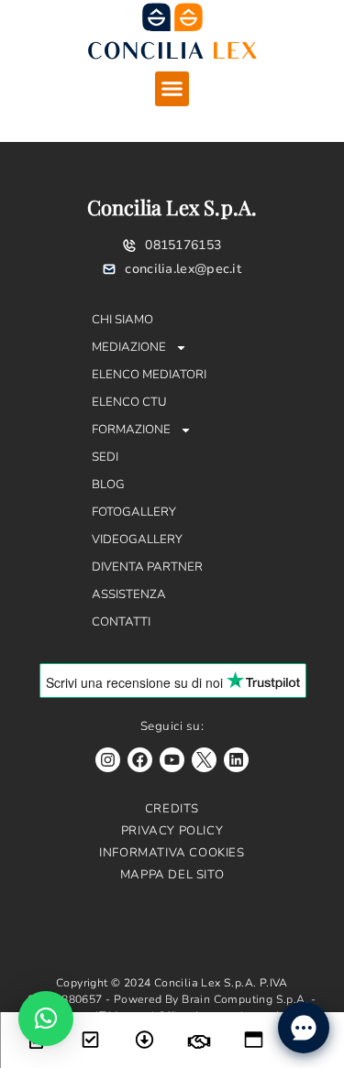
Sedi (105, 457)
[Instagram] (107, 759)
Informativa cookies (171, 853)
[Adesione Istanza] (90, 1028)
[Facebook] (140, 759)
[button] (172, 88)
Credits (172, 809)
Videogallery (137, 539)
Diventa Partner (147, 567)
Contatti (121, 622)
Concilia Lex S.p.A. (172, 207)
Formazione (131, 429)
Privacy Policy (172, 831)
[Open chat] (303, 1027)
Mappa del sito (172, 874)
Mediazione (129, 347)
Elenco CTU (129, 402)
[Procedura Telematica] (254, 1028)
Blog (108, 484)
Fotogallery (134, 512)
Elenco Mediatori (149, 374)
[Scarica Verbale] (144, 1028)
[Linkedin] (236, 759)
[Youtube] (172, 759)
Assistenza (129, 594)
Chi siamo (122, 319)
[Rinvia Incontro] (199, 1030)
